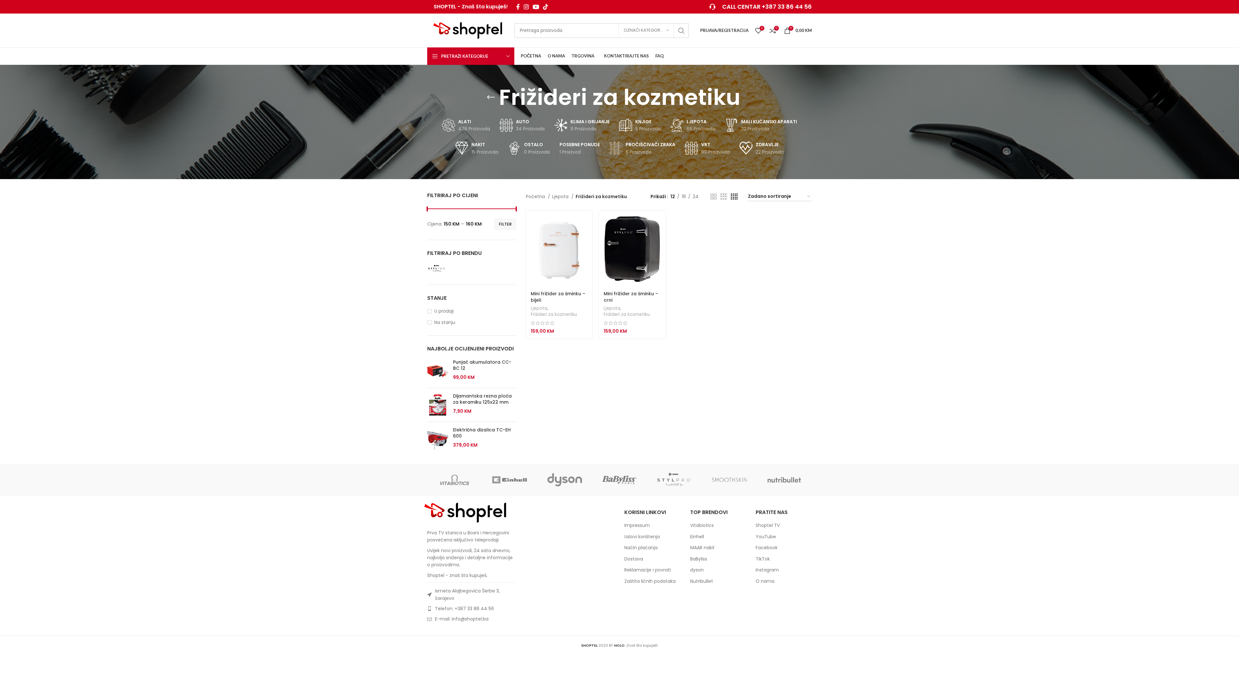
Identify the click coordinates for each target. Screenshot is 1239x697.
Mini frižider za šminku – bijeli (558, 296)
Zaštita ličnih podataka (650, 581)
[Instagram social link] (526, 7)
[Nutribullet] (784, 480)
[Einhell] (509, 480)
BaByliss (698, 559)
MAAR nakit (702, 548)
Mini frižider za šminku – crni (631, 296)
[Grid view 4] (734, 197)
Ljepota (561, 196)
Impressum (637, 525)
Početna (536, 196)
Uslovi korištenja (642, 537)
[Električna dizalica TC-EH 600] (437, 439)
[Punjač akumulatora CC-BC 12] (437, 371)
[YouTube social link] (536, 7)
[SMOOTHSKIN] (729, 480)
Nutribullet (701, 581)
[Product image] (559, 249)
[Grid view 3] (723, 197)
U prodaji (444, 311)
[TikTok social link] (545, 7)
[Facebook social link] (518, 7)
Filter (505, 224)
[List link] (471, 608)
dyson (697, 570)
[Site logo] (467, 30)
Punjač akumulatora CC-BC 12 (482, 365)
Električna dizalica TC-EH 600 (482, 433)
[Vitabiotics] (454, 480)
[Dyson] (564, 480)
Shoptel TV (768, 525)
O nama (765, 581)
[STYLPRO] (674, 480)
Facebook (767, 548)
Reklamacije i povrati (647, 570)
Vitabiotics (702, 525)
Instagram (767, 570)
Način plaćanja (641, 548)
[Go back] (491, 97)
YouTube (766, 537)
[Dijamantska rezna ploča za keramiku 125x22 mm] (437, 405)
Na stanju (444, 322)
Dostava (633, 559)
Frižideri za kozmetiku (554, 315)
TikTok (763, 559)
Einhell (697, 537)
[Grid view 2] (713, 197)
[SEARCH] (681, 30)
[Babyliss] (619, 480)
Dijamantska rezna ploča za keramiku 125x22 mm (482, 399)
